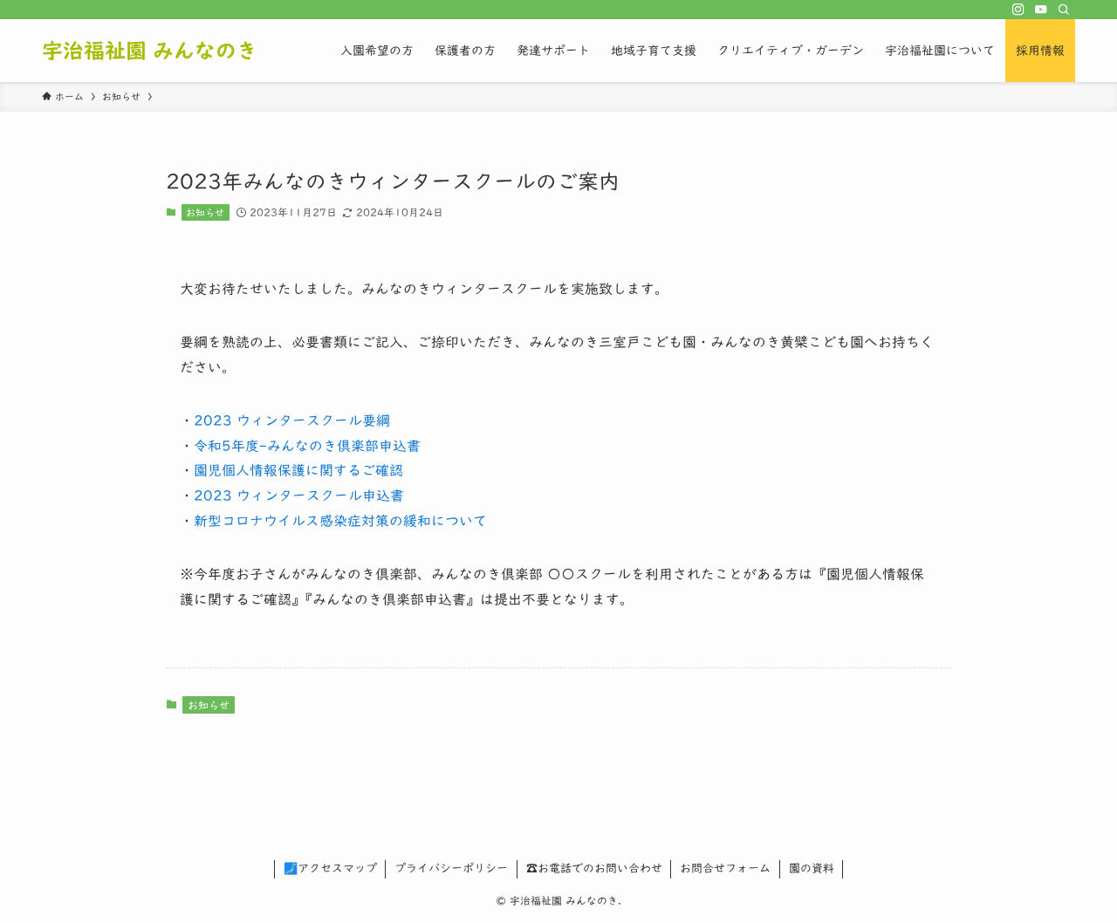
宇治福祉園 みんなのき (149, 50)
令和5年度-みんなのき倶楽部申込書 (307, 446)
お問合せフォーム (725, 868)
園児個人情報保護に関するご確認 (298, 470)
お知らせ (205, 212)
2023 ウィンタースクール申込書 (299, 496)
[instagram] (1018, 9)
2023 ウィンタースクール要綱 (292, 420)
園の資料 (811, 868)
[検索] (1063, 9)
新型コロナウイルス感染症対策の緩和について (340, 521)
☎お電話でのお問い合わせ (594, 868)
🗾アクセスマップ (330, 868)
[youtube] (1041, 9)
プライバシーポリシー (451, 868)
